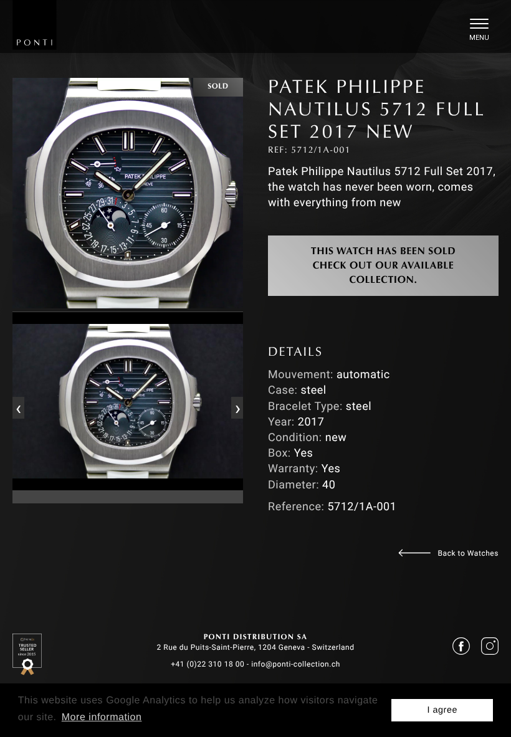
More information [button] (102, 717)
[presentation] (18, 407)
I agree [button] (442, 710)
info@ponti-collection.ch (295, 664)
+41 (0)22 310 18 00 (207, 664)
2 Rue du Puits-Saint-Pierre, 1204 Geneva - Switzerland (255, 647)
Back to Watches (468, 553)
